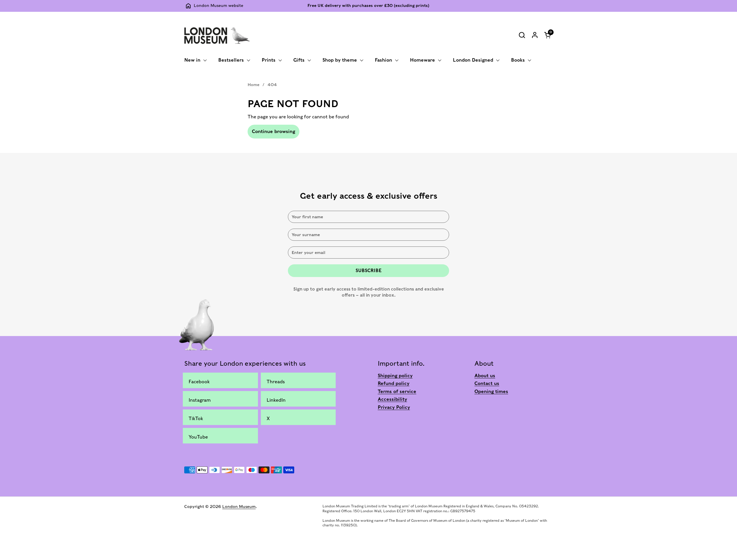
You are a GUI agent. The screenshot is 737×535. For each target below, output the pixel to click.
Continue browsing (273, 131)
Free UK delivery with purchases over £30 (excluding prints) (368, 5)
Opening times (491, 391)
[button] (521, 35)
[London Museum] (217, 34)
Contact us (486, 383)
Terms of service (397, 391)
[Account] (534, 35)
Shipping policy (395, 375)
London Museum (239, 506)
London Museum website (218, 5)
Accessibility (392, 399)
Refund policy (393, 383)
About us (484, 375)
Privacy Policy (394, 407)
